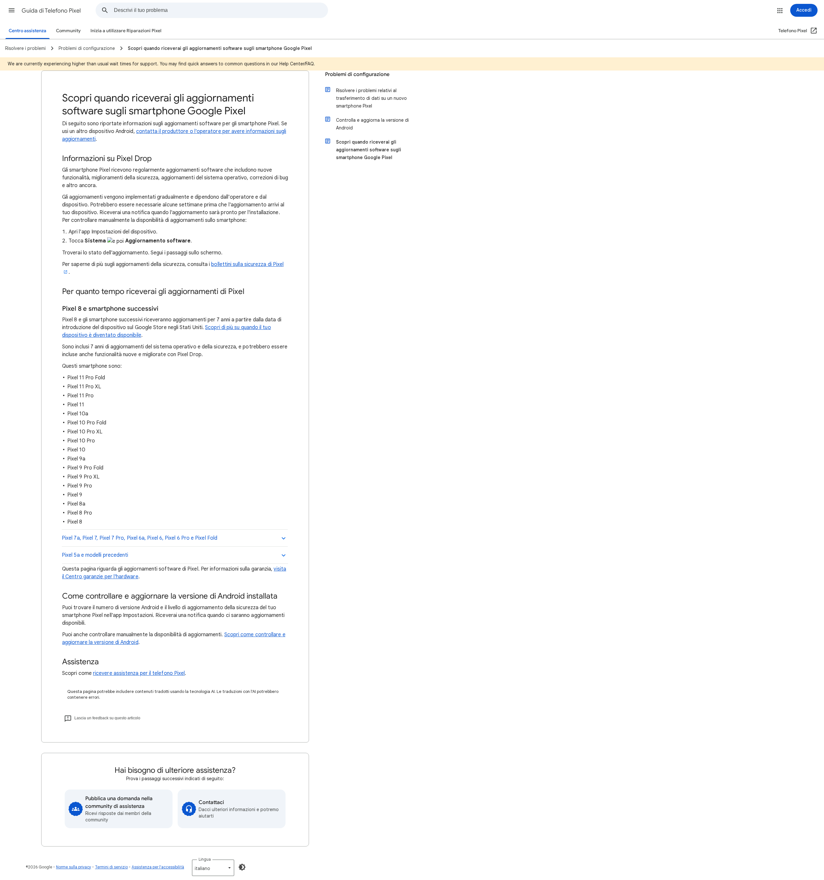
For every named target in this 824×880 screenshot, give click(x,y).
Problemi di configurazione (357, 74)
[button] (11, 10)
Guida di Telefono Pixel (51, 10)
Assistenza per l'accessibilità (158, 867)
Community (68, 30)
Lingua (205, 859)
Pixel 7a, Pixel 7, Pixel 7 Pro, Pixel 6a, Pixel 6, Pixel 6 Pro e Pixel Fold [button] (139, 538)
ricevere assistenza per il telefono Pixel (139, 673)
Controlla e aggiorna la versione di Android (372, 124)
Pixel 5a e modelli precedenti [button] (95, 555)
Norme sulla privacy (73, 867)
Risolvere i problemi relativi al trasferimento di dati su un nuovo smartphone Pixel (371, 98)
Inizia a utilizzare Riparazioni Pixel (125, 30)
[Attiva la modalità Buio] (242, 867)
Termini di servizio (111, 867)
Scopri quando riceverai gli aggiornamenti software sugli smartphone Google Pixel (368, 149)
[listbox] (213, 867)
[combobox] (221, 10)
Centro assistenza (27, 30)
